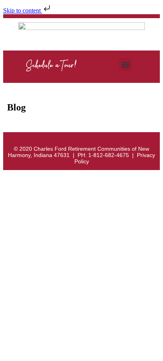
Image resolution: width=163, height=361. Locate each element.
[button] (125, 64)
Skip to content (22, 10)
